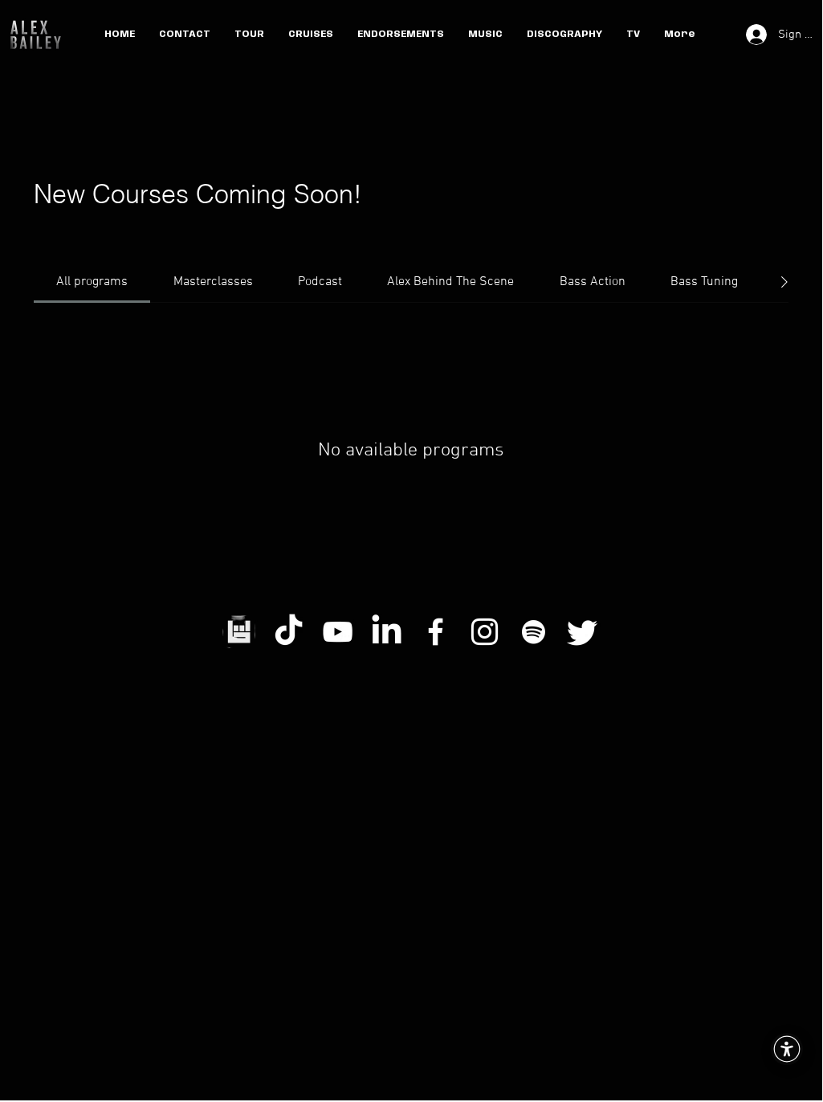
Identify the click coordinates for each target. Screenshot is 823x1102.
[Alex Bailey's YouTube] (338, 632)
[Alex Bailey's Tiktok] (289, 632)
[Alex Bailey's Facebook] (436, 632)
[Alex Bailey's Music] (533, 632)
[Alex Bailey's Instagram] (485, 632)
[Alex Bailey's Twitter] (582, 632)
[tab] (92, 282)
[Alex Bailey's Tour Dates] (240, 632)
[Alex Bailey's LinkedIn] (387, 632)
